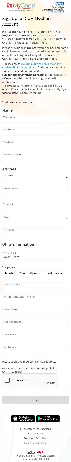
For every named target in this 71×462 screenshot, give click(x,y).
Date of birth (11, 253)
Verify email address (14, 321)
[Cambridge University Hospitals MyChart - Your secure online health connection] (35, 7)
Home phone (9, 334)
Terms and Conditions (36, 438)
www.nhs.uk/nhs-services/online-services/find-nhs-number (32, 65)
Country (9, 175)
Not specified (56, 273)
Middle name (9, 129)
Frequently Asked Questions (35, 428)
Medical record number (14, 284)
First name (10, 116)
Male (22, 273)
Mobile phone (9, 346)
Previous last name (12, 154)
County (6, 216)
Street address (11, 188)
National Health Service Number (20, 296)
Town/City (10, 204)
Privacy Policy (35, 433)
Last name (10, 142)
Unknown (36, 273)
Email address (11, 309)
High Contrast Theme (35, 443)
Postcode (9, 229)
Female (9, 273)
